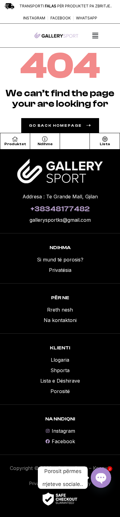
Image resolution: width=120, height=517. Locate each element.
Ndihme (45, 144)
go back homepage (55, 125)
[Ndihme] (45, 139)
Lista (105, 144)
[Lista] (105, 139)
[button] (95, 35)
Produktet (15, 144)
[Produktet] (15, 139)
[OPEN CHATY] (101, 477)
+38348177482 (60, 209)
